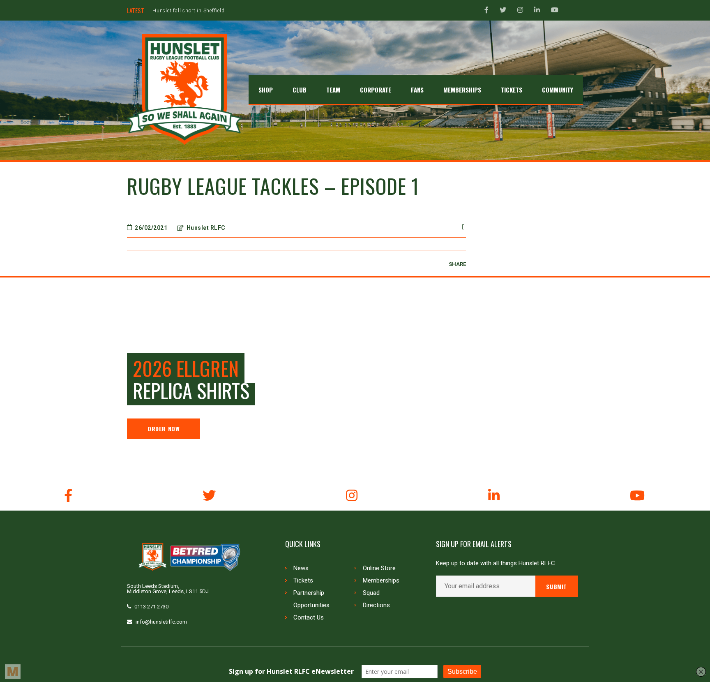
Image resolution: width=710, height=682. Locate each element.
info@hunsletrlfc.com (161, 622)
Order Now (164, 428)
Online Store (379, 568)
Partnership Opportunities (311, 599)
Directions (376, 605)
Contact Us (308, 617)
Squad (371, 592)
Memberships (381, 580)
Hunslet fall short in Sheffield (188, 11)
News (301, 568)
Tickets (303, 580)
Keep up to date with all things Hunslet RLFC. (496, 563)
